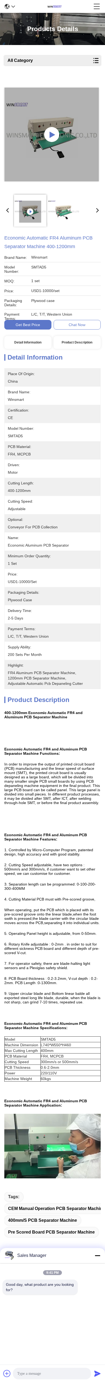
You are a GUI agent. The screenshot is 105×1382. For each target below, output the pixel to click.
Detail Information (27, 342)
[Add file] (7, 1373)
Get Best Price (28, 325)
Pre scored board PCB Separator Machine (51, 1232)
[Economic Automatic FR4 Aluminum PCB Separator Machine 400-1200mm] (51, 134)
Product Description (77, 342)
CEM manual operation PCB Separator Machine (56, 1208)
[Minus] (97, 1255)
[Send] (97, 1373)
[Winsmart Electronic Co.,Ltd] (54, 6)
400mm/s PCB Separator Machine (42, 1220)
